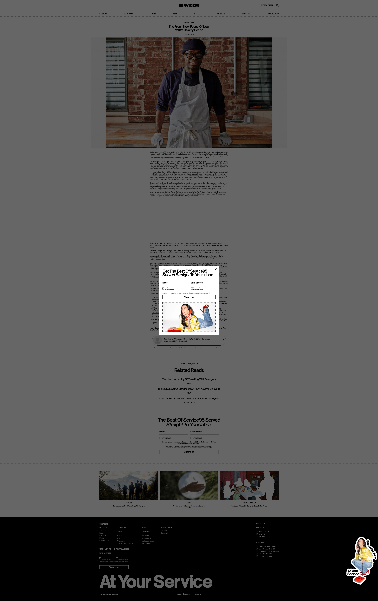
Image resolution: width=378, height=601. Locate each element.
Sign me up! (189, 297)
